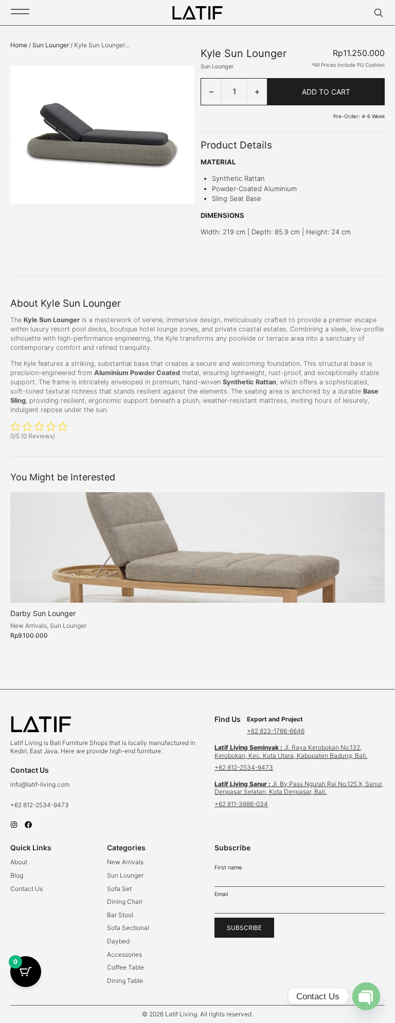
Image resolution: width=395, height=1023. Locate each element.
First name (228, 867)
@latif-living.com (45, 784)
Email (221, 894)
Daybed (118, 941)
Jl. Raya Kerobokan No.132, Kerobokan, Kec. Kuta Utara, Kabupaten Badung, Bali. (290, 751)
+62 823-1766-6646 (275, 731)
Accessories (124, 954)
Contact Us (26, 888)
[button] (197, 1014)
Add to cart (326, 91)
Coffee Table (125, 967)
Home (18, 45)
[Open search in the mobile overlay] (379, 13)
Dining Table (125, 980)
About (18, 862)
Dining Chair (124, 901)
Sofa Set (119, 888)
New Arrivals (28, 625)
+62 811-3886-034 (241, 804)
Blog (16, 875)
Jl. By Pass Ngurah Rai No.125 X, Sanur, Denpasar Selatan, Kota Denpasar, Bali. (298, 788)
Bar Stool (120, 915)
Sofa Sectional (128, 928)
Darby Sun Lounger (43, 613)
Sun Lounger (50, 45)
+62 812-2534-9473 (40, 805)
